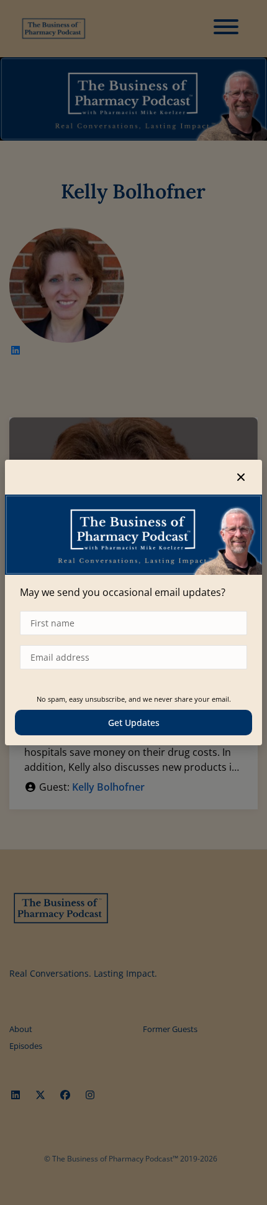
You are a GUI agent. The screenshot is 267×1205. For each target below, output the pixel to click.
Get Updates (134, 722)
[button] (241, 477)
